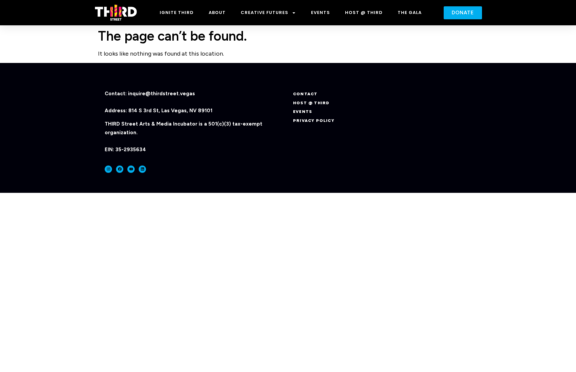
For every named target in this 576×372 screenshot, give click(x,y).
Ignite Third (177, 12)
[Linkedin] (142, 169)
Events (320, 12)
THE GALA (410, 12)
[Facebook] (119, 169)
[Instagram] (108, 169)
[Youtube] (131, 169)
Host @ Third (311, 103)
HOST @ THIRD (364, 12)
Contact (305, 94)
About (217, 12)
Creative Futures (264, 12)
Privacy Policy (313, 120)
